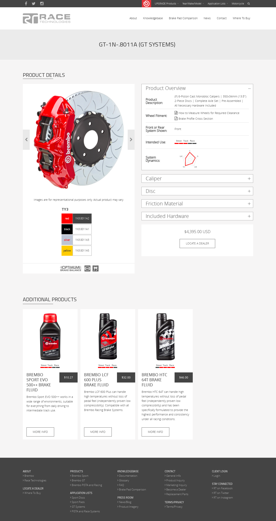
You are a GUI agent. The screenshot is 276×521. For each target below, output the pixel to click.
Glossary (124, 480)
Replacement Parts (177, 494)
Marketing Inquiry (176, 485)
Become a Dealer (176, 489)
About (133, 18)
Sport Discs (78, 497)
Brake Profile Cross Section (196, 118)
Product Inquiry (175, 480)
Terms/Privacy (174, 506)
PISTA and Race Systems (86, 511)
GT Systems (78, 506)
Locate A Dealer (197, 243)
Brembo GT (78, 480)
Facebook (26, 4)
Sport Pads (78, 502)
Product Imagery (128, 506)
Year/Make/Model (192, 3)
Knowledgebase (153, 18)
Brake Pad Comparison (183, 18)
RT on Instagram (223, 497)
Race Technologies (35, 480)
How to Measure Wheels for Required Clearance (209, 113)
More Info (40, 432)
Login (217, 476)
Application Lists (217, 3)
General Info (173, 476)
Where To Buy (241, 18)
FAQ (121, 485)
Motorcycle (238, 3)
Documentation (128, 476)
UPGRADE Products (166, 3)
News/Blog (125, 502)
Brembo (29, 476)
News (207, 18)
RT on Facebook (223, 488)
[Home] (46, 18)
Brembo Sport (80, 476)
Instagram (42, 4)
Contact (222, 18)
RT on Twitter (221, 493)
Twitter (34, 4)
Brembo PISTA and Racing (87, 485)
